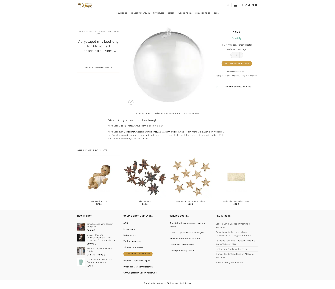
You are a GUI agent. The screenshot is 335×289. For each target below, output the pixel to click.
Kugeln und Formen (249, 76)
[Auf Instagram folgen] (246, 5)
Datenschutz (129, 235)
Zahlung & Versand (132, 241)
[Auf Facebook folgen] (242, 5)
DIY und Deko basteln (95, 32)
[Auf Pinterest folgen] (253, 5)
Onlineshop (121, 13)
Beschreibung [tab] (143, 113)
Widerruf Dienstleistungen (136, 260)
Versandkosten (245, 45)
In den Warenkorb (236, 63)
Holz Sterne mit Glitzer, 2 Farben (190, 201)
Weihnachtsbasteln (233, 76)
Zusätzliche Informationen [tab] (166, 113)
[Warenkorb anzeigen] (235, 5)
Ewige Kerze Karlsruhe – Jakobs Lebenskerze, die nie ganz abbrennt (233, 234)
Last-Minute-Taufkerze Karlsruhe (231, 249)
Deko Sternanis (144, 201)
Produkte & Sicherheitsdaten (138, 267)
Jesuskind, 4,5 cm (99, 201)
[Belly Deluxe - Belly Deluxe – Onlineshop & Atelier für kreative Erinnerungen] (85, 5)
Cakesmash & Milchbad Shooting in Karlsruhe (233, 225)
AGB (125, 223)
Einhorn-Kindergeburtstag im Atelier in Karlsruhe (235, 256)
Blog (216, 13)
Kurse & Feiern (185, 13)
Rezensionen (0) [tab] (191, 113)
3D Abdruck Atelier (140, 13)
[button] (228, 5)
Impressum (129, 229)
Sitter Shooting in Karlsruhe (229, 262)
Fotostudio (158, 13)
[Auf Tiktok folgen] (249, 5)
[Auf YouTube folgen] (256, 5)
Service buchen (203, 13)
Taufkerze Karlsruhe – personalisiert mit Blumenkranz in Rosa (235, 242)
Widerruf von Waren (133, 247)
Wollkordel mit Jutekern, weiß (236, 201)
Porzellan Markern (160, 132)
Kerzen (171, 13)
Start (80, 32)
